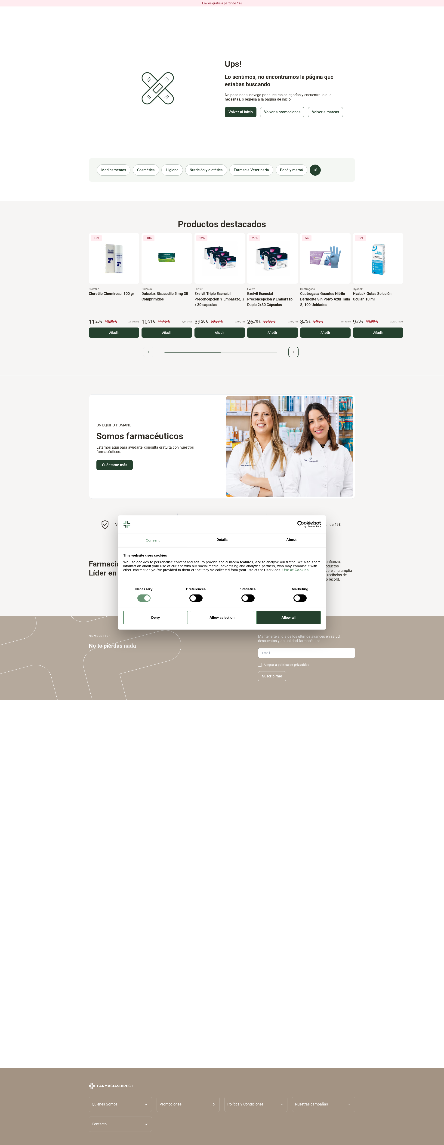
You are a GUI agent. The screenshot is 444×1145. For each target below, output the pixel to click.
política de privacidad (293, 665)
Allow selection (222, 617)
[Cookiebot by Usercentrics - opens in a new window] (301, 524)
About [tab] (291, 540)
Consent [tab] (153, 540)
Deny (155, 617)
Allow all (288, 617)
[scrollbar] (220, 352)
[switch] (196, 598)
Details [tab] (222, 540)
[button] (188, 1104)
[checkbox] (260, 665)
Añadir (114, 333)
